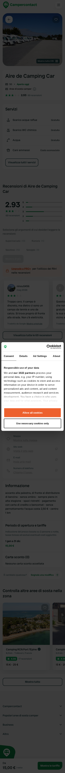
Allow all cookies (32, 412)
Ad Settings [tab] (40, 355)
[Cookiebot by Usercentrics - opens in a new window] (46, 347)
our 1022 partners (25, 372)
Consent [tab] (9, 355)
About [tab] (56, 355)
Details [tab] (23, 355)
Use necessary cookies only (32, 423)
